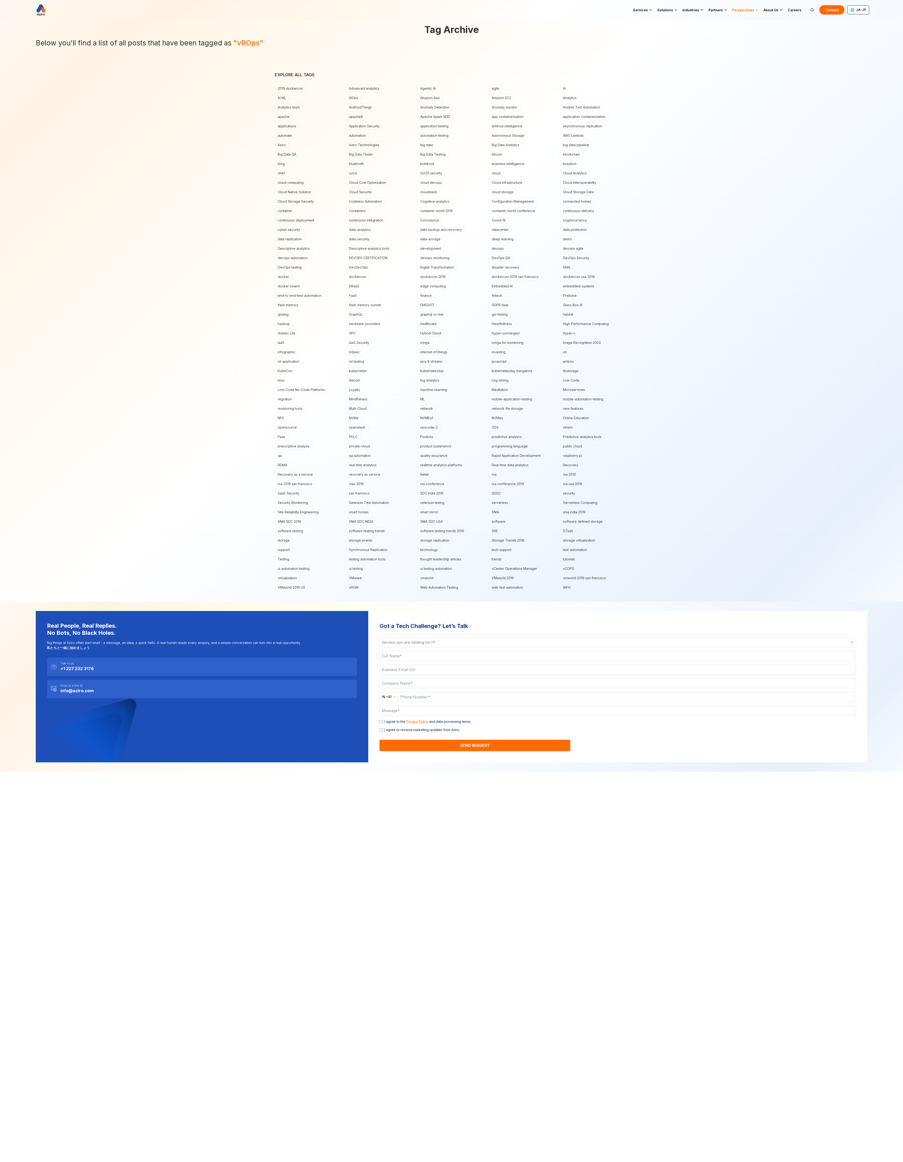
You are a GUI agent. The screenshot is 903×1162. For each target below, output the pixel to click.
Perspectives (743, 10)
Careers (794, 10)
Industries (690, 10)
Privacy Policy (417, 722)
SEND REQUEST (475, 745)
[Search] (812, 10)
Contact (832, 10)
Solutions (665, 10)
